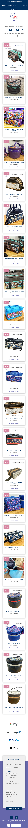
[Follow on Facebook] (11, 817)
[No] (26, 823)
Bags (16, 26)
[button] (14, 70)
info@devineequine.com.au (12, 794)
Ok (9, 825)
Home (6, 26)
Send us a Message (14, 808)
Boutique (11, 26)
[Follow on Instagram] (16, 817)
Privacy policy (15, 825)
